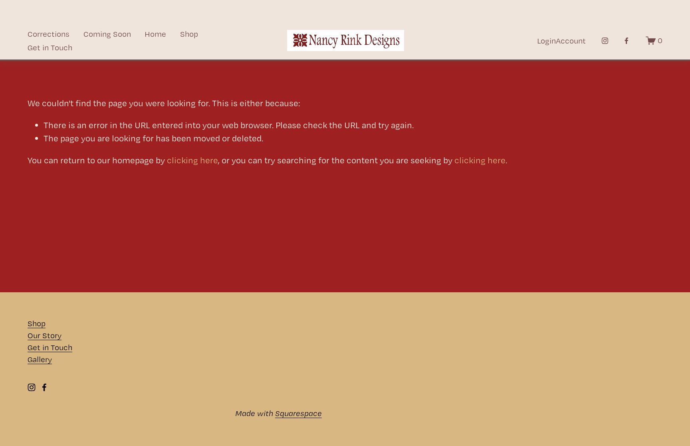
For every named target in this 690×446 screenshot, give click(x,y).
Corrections (48, 34)
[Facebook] (627, 41)
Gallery (40, 359)
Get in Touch (50, 47)
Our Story (44, 335)
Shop (189, 34)
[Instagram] (605, 41)
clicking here (192, 160)
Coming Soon (107, 34)
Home (155, 34)
